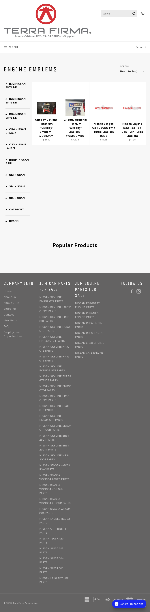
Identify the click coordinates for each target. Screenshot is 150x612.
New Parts (10, 320)
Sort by (124, 66)
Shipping (10, 308)
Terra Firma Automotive (25, 603)
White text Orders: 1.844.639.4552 (124, 25)
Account (141, 47)
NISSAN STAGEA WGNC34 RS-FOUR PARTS (51, 489)
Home (8, 291)
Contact (9, 314)
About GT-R (11, 303)
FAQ (6, 326)
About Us (10, 297)
